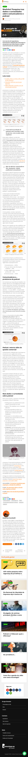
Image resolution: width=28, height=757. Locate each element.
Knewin (4, 709)
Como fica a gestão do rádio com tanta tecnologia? (13, 676)
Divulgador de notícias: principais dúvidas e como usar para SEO (12, 615)
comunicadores (6, 500)
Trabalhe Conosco (7, 733)
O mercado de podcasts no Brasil (10, 502)
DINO (20, 500)
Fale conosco (5, 721)
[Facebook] (5, 50)
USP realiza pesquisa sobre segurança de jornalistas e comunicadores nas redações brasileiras (13, 574)
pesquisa (21, 502)
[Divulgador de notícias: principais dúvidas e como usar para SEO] (14, 605)
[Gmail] (6, 50)
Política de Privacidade (8, 738)
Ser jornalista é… (9, 655)
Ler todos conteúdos (7, 544)
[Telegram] (8, 50)
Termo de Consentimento (8, 735)
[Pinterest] (12, 50)
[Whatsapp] (3, 50)
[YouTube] (7, 690)
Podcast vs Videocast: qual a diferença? (13, 635)
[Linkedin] (9, 50)
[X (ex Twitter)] (16, 690)
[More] (14, 50)
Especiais (4, 6)
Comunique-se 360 (7, 704)
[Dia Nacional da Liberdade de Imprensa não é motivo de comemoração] (14, 585)
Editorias (5, 582)
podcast (5, 504)
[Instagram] (10, 690)
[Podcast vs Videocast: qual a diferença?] (14, 626)
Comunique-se (17, 465)
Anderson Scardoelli (8, 18)
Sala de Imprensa (6, 724)
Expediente (5, 718)
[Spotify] (10, 693)
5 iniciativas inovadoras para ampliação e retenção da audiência (14, 484)
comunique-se (15, 500)
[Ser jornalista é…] (14, 647)
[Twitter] (11, 50)
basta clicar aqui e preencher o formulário (12, 479)
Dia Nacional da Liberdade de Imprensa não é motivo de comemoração (13, 594)
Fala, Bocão (22, 160)
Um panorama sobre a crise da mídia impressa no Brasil (12, 488)
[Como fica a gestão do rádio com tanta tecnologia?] (14, 668)
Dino (20, 467)
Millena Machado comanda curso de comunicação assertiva (14, 86)
